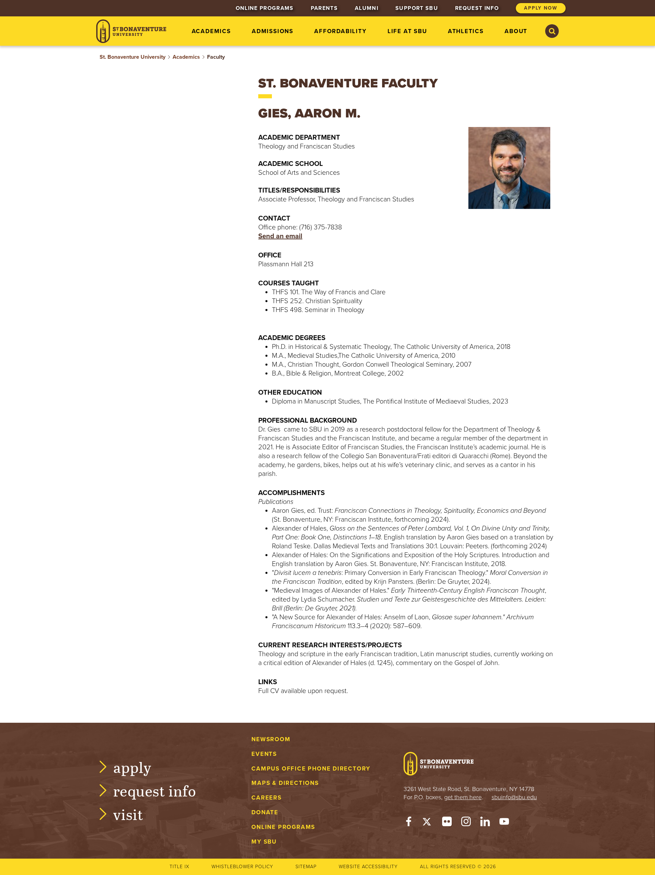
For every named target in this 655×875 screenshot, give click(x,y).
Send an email (280, 236)
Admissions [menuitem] (272, 31)
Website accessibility (368, 867)
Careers (266, 797)
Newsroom (270, 739)
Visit (128, 814)
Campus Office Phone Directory (310, 768)
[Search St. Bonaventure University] (552, 31)
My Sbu (264, 841)
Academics (186, 57)
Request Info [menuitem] (477, 8)
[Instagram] (466, 823)
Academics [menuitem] (211, 31)
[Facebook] (409, 823)
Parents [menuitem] (324, 8)
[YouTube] (504, 823)
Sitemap (306, 867)
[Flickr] (447, 823)
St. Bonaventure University (132, 57)
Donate (264, 812)
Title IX (179, 867)
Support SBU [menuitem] (416, 8)
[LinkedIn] (485, 823)
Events (264, 754)
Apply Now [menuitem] (540, 8)
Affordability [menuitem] (340, 31)
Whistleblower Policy (242, 867)
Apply (132, 767)
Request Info (154, 790)
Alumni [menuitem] (366, 8)
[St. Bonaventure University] (131, 31)
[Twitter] (428, 823)
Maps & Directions (285, 783)
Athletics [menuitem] (466, 31)
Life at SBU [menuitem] (407, 31)
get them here (463, 797)
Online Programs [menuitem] (265, 8)
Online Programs (283, 827)
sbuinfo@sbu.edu (514, 797)
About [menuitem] (516, 31)
